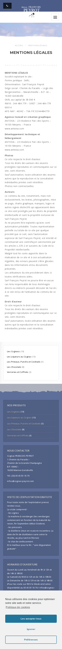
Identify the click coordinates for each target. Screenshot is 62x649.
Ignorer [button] (31, 629)
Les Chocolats (14, 367)
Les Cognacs (13, 351)
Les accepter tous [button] (31, 618)
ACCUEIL (19, 45)
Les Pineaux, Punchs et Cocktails (24, 361)
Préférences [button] (31, 639)
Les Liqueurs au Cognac (19, 356)
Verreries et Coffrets (18, 372)
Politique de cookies (18, 607)
